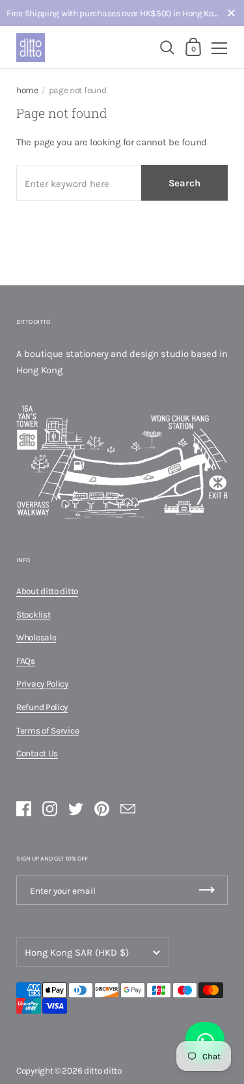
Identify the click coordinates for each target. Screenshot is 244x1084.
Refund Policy (42, 707)
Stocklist (33, 614)
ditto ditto (103, 1070)
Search (184, 183)
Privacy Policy (42, 683)
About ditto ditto (47, 591)
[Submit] (207, 890)
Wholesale (36, 637)
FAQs (25, 660)
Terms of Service (47, 730)
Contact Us (37, 753)
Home (27, 90)
